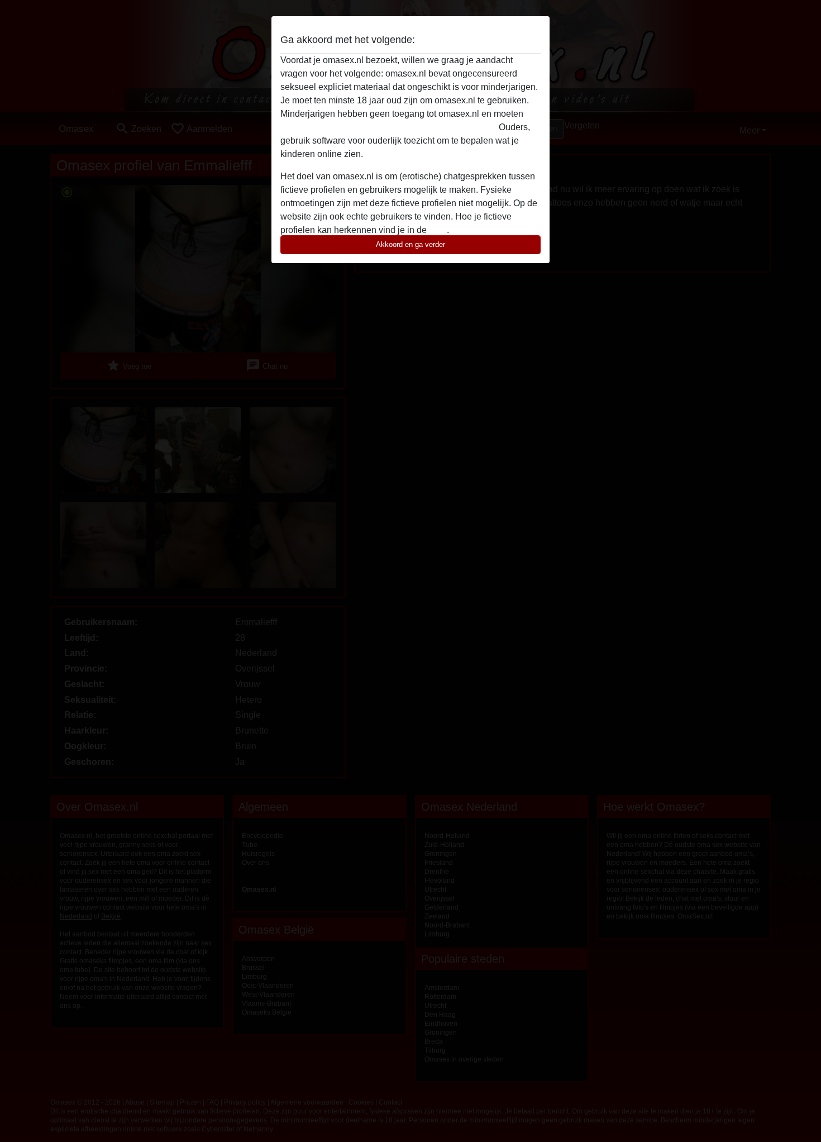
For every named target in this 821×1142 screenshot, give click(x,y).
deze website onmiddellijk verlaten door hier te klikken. (388, 127)
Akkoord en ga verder (410, 244)
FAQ (438, 230)
